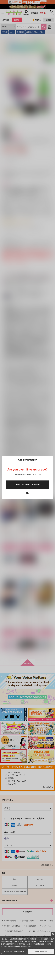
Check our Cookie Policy (14, 951)
